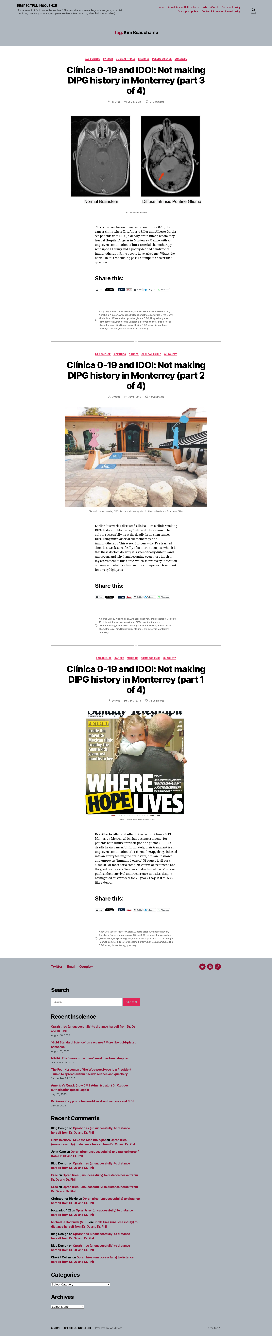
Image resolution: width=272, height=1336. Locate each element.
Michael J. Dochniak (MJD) (70, 1222)
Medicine (143, 59)
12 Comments (156, 396)
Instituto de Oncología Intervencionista (136, 321)
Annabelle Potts (127, 314)
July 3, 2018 (134, 700)
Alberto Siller (141, 311)
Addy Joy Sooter (107, 311)
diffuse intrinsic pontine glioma (127, 318)
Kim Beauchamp (124, 325)
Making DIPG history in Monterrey (151, 325)
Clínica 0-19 (159, 314)
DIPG (146, 318)
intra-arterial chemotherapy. (131, 941)
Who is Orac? (210, 7)
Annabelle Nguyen (108, 314)
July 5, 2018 (134, 396)
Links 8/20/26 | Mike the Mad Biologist (78, 1140)
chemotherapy (144, 314)
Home (161, 7)
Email (71, 966)
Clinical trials (125, 59)
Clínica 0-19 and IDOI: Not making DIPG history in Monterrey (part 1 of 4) (136, 679)
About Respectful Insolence (183, 7)
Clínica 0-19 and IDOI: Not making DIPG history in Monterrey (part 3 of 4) (136, 80)
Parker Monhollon (128, 328)
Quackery (181, 59)
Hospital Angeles (159, 318)
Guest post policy (188, 11)
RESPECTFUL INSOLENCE (37, 5)
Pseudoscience (162, 59)
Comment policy (231, 7)
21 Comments (157, 101)
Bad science (92, 59)
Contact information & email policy (220, 11)
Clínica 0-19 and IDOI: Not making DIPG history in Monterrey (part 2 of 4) (136, 375)
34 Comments (156, 700)
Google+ (86, 966)
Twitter (56, 966)
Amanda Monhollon (159, 311)
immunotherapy (107, 321)
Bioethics (119, 354)
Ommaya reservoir (108, 328)
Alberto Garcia (125, 311)
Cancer (108, 59)
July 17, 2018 (135, 101)
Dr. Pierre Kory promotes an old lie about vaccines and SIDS (92, 1101)
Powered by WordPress (108, 1328)
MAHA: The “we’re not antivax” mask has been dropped (90, 1058)
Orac (117, 101)
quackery (143, 328)
